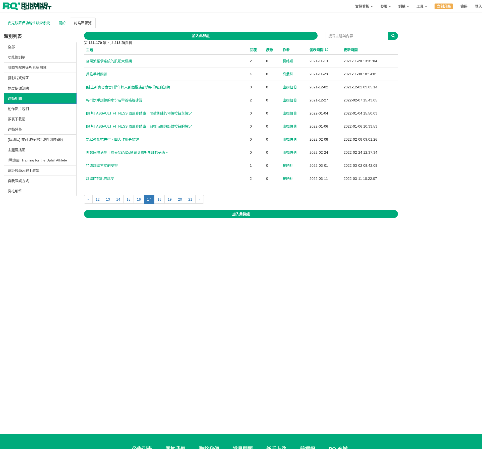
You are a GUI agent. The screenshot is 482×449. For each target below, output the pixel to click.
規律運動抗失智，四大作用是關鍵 (112, 139)
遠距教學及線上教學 (23, 171)
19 (170, 199)
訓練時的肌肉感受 (100, 179)
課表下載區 (16, 119)
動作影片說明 (18, 109)
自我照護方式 (18, 181)
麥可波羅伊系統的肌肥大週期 (109, 61)
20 (180, 199)
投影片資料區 (18, 78)
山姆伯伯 (290, 87)
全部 (11, 47)
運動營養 (15, 129)
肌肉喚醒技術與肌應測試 (27, 68)
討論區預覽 (83, 23)
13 (108, 199)
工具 (420, 6)
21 (190, 199)
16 (139, 199)
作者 (286, 50)
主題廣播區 (16, 150)
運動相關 (15, 98)
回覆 (253, 50)
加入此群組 (201, 36)
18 (159, 199)
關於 (62, 23)
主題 (89, 50)
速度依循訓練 (18, 88)
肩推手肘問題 (96, 74)
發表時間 (317, 50)
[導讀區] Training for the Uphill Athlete (37, 160)
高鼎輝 (288, 74)
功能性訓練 (16, 57)
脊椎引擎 (15, 191)
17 (149, 199)
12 (98, 199)
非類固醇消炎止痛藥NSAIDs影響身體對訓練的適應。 (127, 152)
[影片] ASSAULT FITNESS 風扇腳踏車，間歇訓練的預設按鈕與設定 (139, 113)
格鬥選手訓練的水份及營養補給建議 (114, 100)
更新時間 (351, 50)
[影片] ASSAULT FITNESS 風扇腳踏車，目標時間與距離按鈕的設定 (139, 126)
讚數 (269, 50)
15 (129, 199)
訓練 (402, 6)
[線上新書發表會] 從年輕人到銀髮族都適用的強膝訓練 (128, 87)
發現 (384, 6)
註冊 (463, 6)
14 (118, 199)
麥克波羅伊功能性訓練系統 (29, 23)
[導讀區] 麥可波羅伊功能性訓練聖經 (36, 140)
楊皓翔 (288, 61)
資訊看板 (362, 6)
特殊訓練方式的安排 (102, 165)
